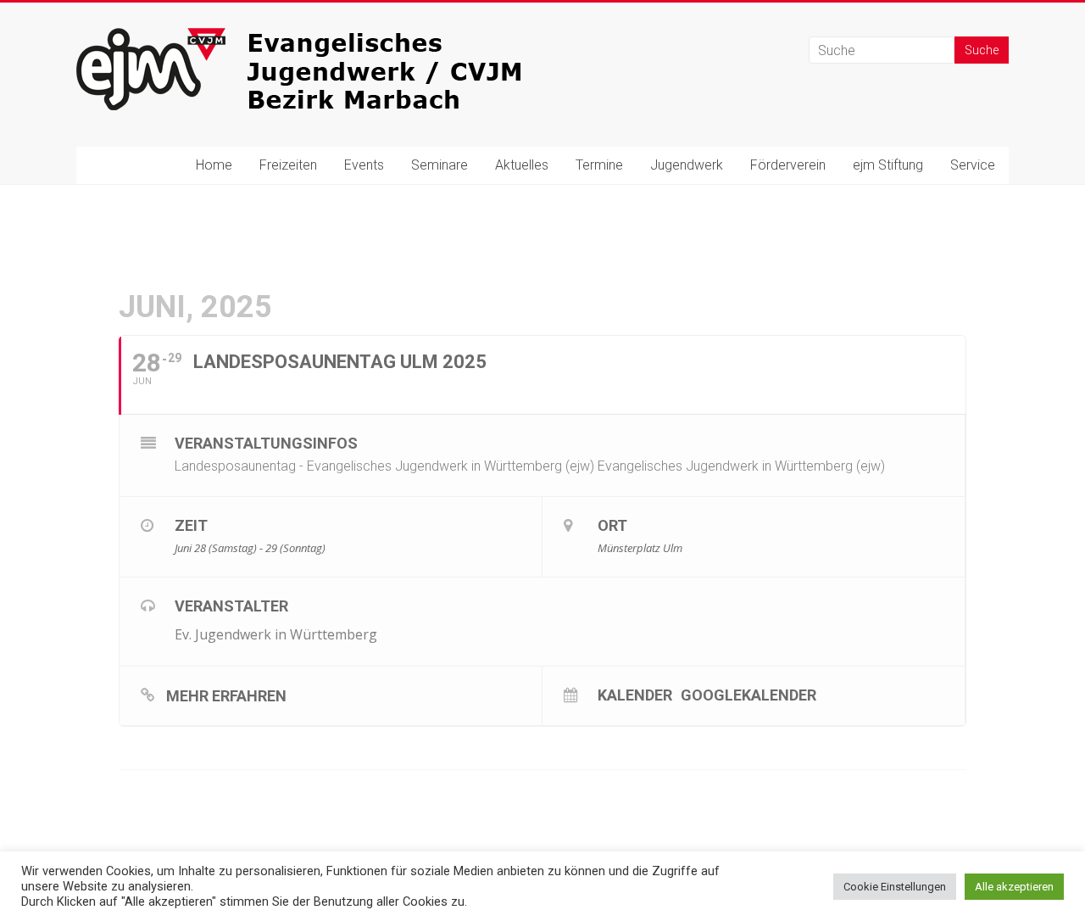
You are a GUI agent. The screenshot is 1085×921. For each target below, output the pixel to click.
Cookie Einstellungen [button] (894, 886)
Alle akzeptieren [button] (1014, 886)
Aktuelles (521, 165)
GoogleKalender (748, 694)
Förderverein (788, 165)
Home (214, 165)
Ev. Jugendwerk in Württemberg (276, 634)
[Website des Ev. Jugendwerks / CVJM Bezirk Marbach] (330, 36)
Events (364, 165)
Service (972, 165)
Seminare (439, 165)
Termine (599, 165)
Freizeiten (288, 165)
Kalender (635, 694)
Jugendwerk (686, 165)
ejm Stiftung (888, 165)
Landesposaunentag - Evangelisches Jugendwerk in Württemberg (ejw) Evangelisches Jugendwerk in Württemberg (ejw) (530, 466)
